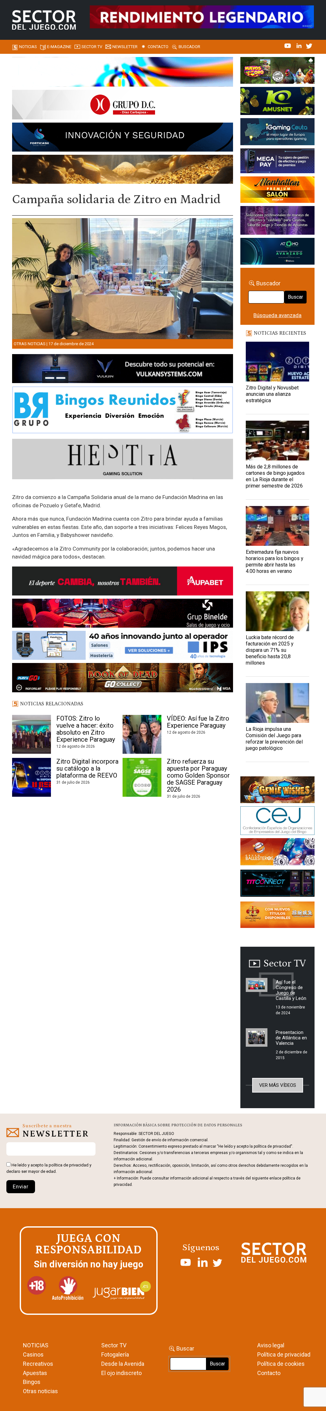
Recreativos (38, 1363)
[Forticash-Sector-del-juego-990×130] (122, 138)
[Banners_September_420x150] (277, 916)
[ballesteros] (277, 853)
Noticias (28, 46)
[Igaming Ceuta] (277, 133)
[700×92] (122, 678)
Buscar (295, 297)
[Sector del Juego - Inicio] (44, 20)
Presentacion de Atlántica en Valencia (291, 1038)
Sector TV (113, 1345)
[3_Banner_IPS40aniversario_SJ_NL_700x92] (122, 646)
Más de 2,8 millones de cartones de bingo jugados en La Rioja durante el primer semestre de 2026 (275, 476)
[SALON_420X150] (277, 191)
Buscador (189, 46)
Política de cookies (281, 1363)
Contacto (158, 46)
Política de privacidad (283, 1354)
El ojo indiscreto (121, 1373)
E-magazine (59, 46)
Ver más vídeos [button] (277, 1085)
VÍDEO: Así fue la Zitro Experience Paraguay (198, 722)
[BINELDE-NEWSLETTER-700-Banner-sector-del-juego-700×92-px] (122, 614)
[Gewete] (277, 221)
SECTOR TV (92, 46)
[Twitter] (309, 45)
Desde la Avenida (122, 1363)
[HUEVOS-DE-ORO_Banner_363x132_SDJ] (277, 71)
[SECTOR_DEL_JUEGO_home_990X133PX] (122, 73)
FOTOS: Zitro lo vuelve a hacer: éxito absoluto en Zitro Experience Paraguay (85, 729)
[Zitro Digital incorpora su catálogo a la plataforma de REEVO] (31, 778)
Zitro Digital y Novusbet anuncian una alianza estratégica (272, 394)
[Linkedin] (299, 45)
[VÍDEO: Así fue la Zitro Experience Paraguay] (142, 735)
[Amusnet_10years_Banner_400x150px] (277, 102)
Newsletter (125, 46)
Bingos (31, 1382)
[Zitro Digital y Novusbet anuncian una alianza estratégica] (277, 361)
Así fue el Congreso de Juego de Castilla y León (291, 990)
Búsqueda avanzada (277, 315)
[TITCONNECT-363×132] (277, 884)
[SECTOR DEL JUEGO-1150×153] (122, 106)
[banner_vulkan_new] (122, 370)
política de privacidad (69, 1165)
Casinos (33, 1354)
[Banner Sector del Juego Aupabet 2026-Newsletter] (122, 582)
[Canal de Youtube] (288, 45)
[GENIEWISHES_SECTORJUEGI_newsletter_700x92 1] (122, 170)
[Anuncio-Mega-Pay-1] (277, 162)
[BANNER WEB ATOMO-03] (277, 252)
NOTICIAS (35, 1345)
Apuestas (35, 1373)
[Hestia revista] (122, 460)
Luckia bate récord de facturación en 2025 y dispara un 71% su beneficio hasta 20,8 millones (270, 650)
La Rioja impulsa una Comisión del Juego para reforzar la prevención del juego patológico (274, 738)
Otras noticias (30, 343)
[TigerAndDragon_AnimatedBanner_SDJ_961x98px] (202, 16)
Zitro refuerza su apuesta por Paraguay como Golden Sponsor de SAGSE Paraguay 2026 (198, 775)
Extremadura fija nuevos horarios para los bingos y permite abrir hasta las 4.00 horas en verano (274, 561)
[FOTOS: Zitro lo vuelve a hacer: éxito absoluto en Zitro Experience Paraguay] (31, 735)
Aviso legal (270, 1345)
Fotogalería (115, 1354)
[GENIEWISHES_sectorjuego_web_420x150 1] (277, 791)
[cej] (277, 821)
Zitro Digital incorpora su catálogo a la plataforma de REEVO (87, 768)
